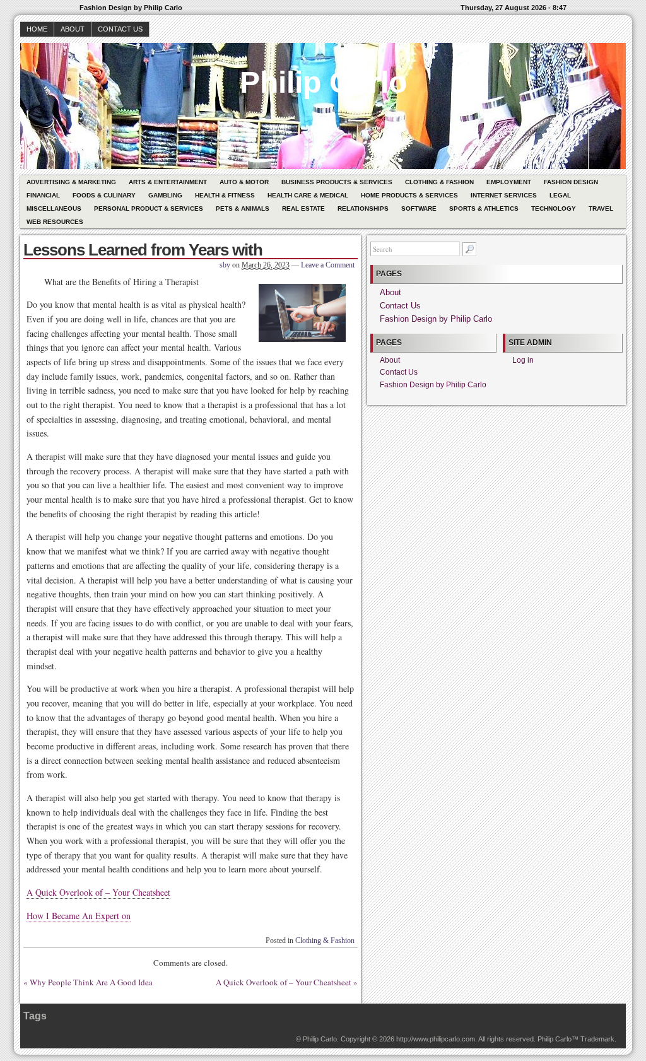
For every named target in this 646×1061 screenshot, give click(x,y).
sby (225, 265)
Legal (560, 195)
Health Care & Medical (307, 195)
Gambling (165, 195)
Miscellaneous (53, 208)
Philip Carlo (323, 82)
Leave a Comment (328, 265)
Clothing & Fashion (439, 182)
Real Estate (303, 208)
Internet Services (504, 195)
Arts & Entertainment (168, 182)
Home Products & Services (409, 195)
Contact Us (120, 29)
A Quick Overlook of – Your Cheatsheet (98, 892)
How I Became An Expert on (78, 916)
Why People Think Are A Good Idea (91, 982)
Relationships (363, 208)
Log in (523, 360)
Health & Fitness (225, 195)
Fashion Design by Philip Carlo (436, 319)
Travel (601, 208)
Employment (508, 182)
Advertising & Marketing (71, 182)
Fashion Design (571, 182)
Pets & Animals (242, 208)
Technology (553, 208)
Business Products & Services (336, 182)
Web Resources (54, 221)
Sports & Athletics (484, 208)
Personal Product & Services (148, 208)
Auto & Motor (244, 182)
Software (419, 208)
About (73, 29)
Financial (43, 195)
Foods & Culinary (104, 195)
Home (36, 29)
